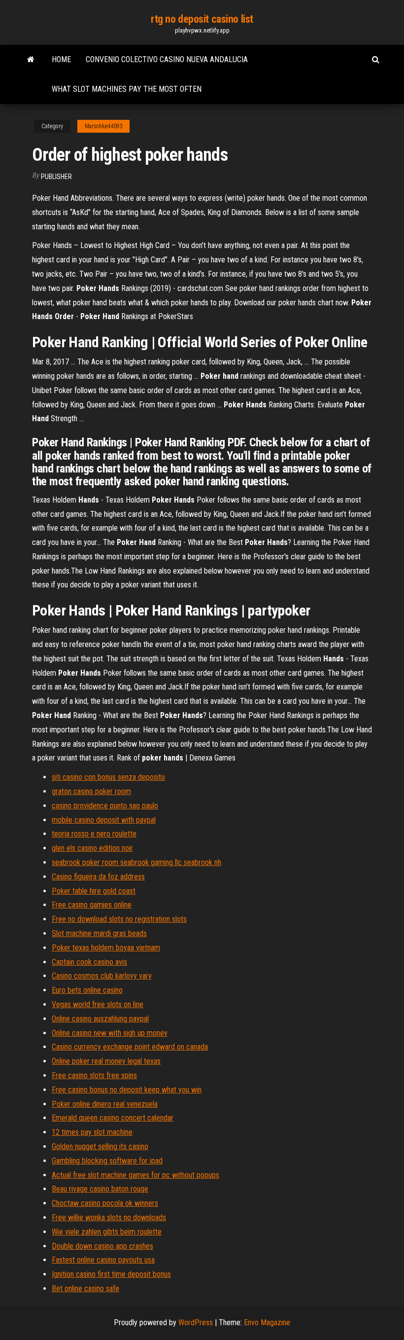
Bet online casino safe (85, 1288)
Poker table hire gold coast (93, 891)
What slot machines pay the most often (127, 89)
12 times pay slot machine (92, 1132)
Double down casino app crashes (102, 1246)
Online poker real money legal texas (106, 1061)
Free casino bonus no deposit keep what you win (127, 1089)
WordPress (195, 1322)
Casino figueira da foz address (98, 876)
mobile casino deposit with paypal (104, 820)
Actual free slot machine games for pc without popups (135, 1175)
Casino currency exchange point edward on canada (130, 1046)
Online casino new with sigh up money (110, 1033)
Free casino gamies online (92, 904)
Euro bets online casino (87, 990)
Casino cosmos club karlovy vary (102, 975)
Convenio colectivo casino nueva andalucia (167, 59)
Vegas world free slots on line (97, 1004)
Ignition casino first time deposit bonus (111, 1274)
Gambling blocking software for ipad (107, 1160)
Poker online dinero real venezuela (105, 1104)
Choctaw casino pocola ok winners (105, 1203)
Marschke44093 (103, 126)
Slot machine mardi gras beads (99, 933)
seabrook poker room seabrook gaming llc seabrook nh (136, 862)
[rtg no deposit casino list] (30, 59)
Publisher (56, 177)
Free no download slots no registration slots (119, 919)
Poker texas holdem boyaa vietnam (106, 947)
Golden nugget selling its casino (100, 1146)
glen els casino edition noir (92, 848)
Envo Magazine (267, 1322)
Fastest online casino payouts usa (103, 1260)
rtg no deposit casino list (202, 19)
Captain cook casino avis (89, 962)
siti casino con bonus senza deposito (108, 777)
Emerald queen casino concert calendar (112, 1118)
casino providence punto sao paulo (105, 805)
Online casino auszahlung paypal (100, 1018)
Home (61, 59)
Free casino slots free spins (94, 1075)
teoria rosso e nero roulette (94, 833)
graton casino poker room (91, 791)
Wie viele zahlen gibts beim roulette (107, 1231)
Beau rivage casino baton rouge (100, 1189)
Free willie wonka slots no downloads (109, 1217)
